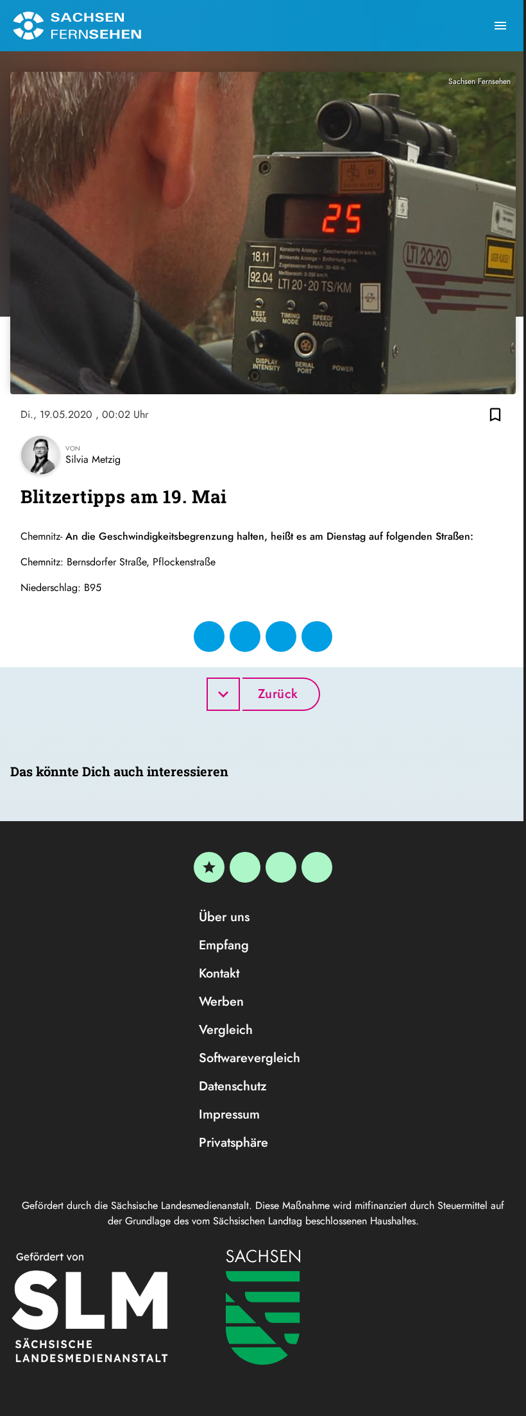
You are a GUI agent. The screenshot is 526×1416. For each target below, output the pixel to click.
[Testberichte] (209, 867)
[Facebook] (245, 867)
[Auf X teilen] (245, 636)
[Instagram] (281, 867)
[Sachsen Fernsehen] (77, 25)
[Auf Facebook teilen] (209, 636)
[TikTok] (316, 867)
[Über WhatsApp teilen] (281, 636)
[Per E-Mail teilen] (316, 636)
